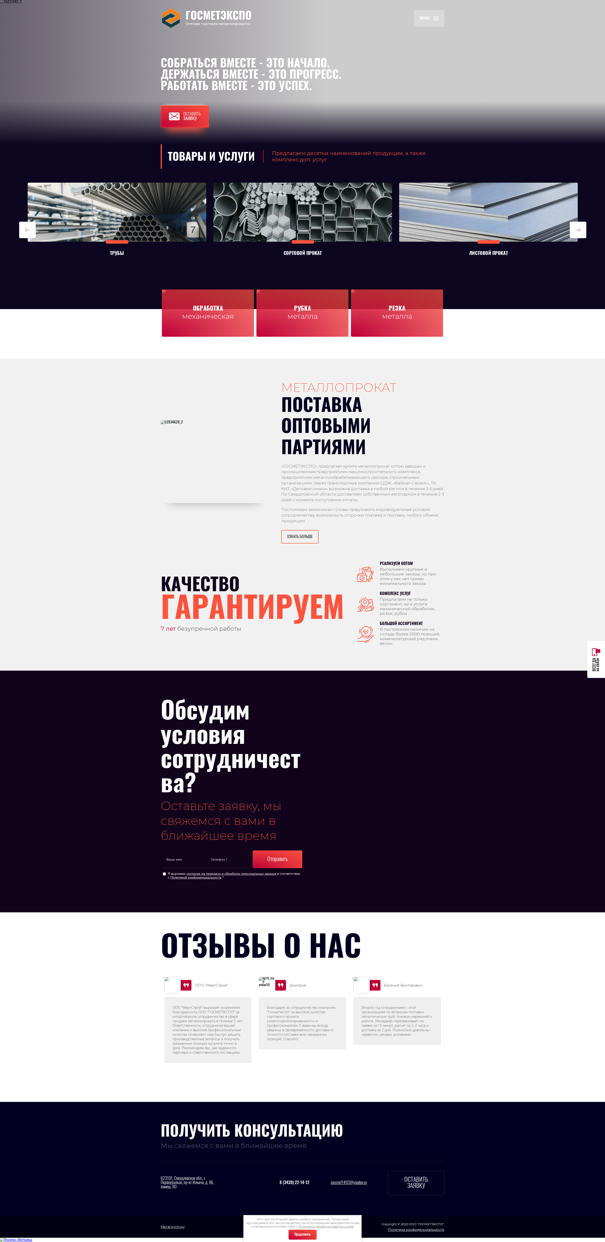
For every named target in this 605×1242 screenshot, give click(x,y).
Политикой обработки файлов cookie (326, 1226)
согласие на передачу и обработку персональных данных (231, 873)
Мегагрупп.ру (173, 1227)
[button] (429, 18)
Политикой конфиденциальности (195, 877)
